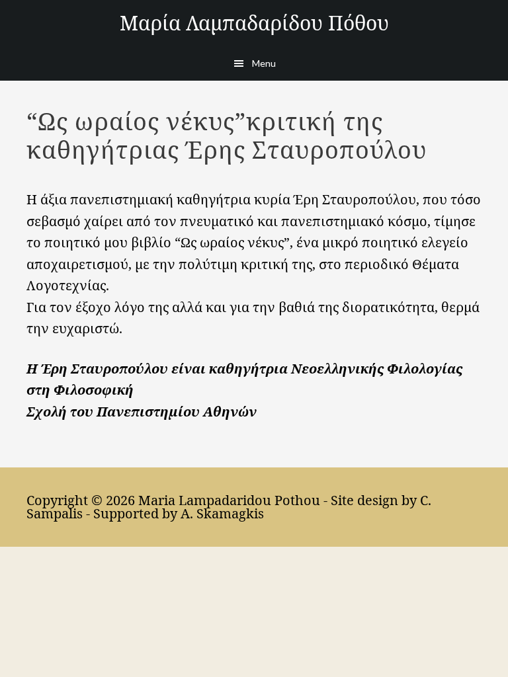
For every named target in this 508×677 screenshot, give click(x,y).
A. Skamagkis (222, 513)
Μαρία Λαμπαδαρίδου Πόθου (254, 22)
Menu (264, 63)
